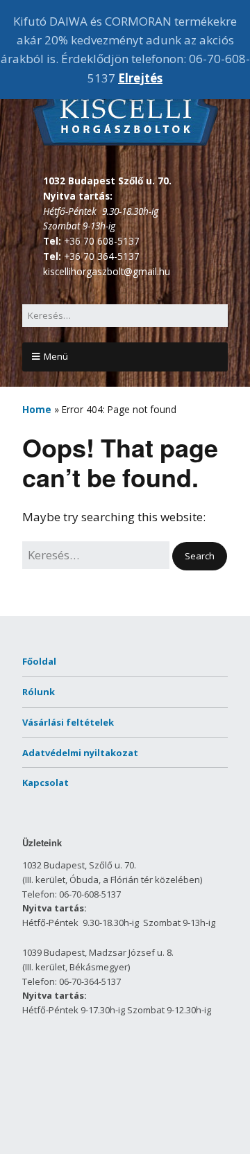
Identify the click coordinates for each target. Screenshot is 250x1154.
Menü (56, 356)
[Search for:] (125, 315)
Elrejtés (140, 78)
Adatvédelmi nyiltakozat (80, 752)
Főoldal (39, 661)
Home (36, 409)
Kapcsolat (45, 782)
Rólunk (38, 691)
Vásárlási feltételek (68, 722)
